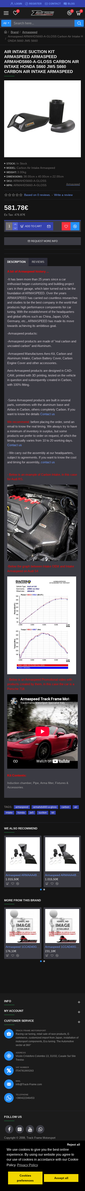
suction (43, 812)
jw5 (32, 812)
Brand (15, 32)
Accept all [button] (61, 1178)
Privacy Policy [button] (27, 1165)
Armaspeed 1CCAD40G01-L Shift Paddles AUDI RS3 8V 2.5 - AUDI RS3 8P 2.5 (62, 946)
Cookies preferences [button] (25, 1178)
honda (21, 812)
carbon (65, 807)
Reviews (38, 261)
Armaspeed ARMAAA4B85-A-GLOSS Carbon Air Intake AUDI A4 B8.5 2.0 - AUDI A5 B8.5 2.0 (23, 875)
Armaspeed (29, 32)
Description (16, 261)
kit (53, 812)
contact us (48, 462)
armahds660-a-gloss (45, 807)
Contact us (47, 414)
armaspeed (21, 807)
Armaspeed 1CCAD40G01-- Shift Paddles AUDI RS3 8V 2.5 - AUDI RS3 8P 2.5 (23, 946)
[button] (41, 889)
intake (9, 812)
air (75, 807)
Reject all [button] (73, 1144)
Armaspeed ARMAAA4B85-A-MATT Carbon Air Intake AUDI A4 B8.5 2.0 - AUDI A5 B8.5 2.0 (62, 875)
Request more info (44, 241)
